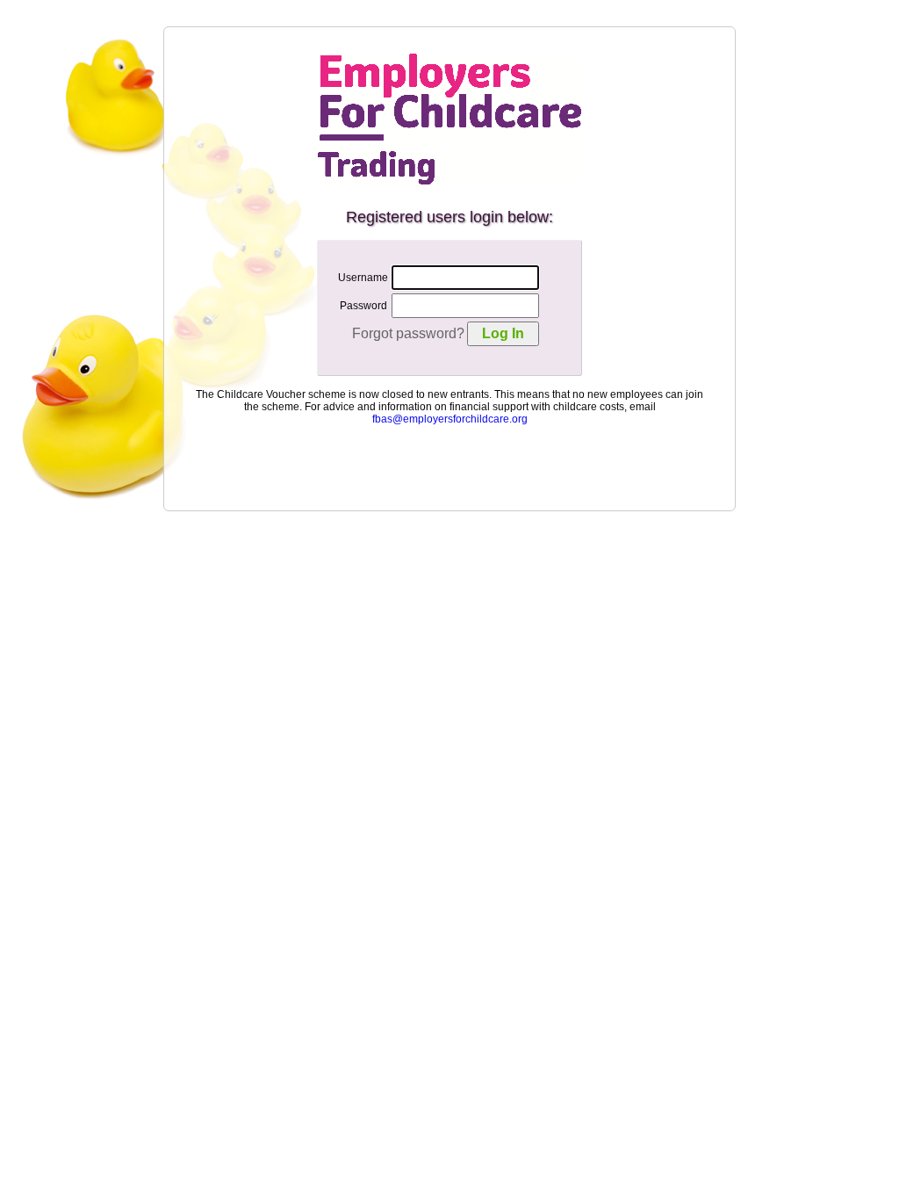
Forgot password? (408, 333)
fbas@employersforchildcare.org (450, 419)
